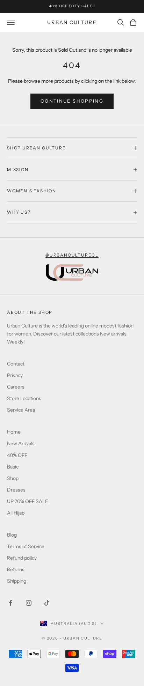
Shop (13, 478)
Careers (15, 387)
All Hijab (15, 513)
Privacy (15, 375)
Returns (15, 569)
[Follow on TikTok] (46, 602)
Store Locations (24, 398)
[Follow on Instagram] (28, 602)
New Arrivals (21, 443)
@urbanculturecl (72, 255)
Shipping (16, 581)
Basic (13, 467)
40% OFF (17, 455)
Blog (12, 535)
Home (14, 432)
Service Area (21, 410)
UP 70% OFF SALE (27, 501)
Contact (15, 364)
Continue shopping (72, 101)
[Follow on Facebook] (10, 602)
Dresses (16, 490)
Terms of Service (25, 546)
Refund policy (22, 558)
